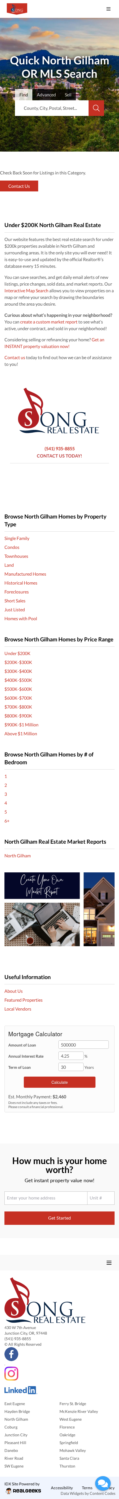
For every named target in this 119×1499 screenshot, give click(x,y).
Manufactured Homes (25, 573)
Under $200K (17, 653)
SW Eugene (14, 1466)
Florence (67, 1427)
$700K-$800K (18, 706)
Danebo (11, 1450)
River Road (13, 1458)
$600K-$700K (18, 697)
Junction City (15, 1434)
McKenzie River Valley (79, 1411)
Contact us (14, 357)
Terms (87, 1487)
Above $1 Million (20, 733)
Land (9, 565)
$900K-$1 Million (21, 724)
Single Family (16, 538)
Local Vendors (17, 1008)
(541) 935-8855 (60, 448)
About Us (13, 991)
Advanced (46, 94)
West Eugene (71, 1419)
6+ (6, 820)
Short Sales (14, 600)
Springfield (69, 1442)
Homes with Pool (20, 618)
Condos (11, 547)
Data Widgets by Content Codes (88, 1493)
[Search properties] (96, 108)
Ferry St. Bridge (73, 1403)
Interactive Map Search (26, 290)
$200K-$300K (18, 662)
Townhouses (16, 556)
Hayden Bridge (17, 1411)
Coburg (10, 1427)
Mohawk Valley (73, 1450)
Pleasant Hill (15, 1442)
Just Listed (14, 609)
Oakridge (67, 1434)
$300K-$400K (18, 671)
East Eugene (14, 1403)
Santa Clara (69, 1458)
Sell (68, 94)
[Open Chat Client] (103, 1483)
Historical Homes (20, 582)
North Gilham (17, 855)
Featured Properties (23, 999)
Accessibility (62, 1487)
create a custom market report (48, 321)
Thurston (67, 1466)
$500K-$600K (18, 689)
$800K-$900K (18, 715)
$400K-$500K (18, 680)
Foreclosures (16, 591)
